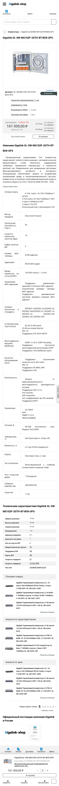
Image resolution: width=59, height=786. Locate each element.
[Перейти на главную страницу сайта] (20, 4)
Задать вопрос (58, 393)
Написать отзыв (47, 710)
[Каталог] (4, 4)
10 (31, 547)
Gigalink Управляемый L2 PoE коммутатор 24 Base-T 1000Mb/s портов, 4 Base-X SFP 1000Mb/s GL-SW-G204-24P (34, 648)
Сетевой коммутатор (38, 567)
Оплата (18, 752)
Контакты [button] (6, 14)
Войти (30, 14)
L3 (30, 559)
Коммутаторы (13, 32)
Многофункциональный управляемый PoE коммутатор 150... (31, 765)
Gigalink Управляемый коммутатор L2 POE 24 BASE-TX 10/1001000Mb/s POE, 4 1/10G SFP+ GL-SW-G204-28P (35, 638)
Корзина (53, 14)
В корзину (43, 136)
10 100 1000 (34, 563)
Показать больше (47, 612)
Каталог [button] (8, 752)
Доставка (29, 752)
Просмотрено (43, 783)
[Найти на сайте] (53, 22)
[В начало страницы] (53, 781)
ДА (31, 551)
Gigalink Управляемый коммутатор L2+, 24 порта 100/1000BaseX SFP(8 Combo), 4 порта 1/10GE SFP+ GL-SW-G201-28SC (33, 585)
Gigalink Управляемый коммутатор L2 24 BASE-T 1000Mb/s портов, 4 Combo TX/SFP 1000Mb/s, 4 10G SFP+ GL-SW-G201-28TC (35, 595)
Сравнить (6, 783)
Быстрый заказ (18, 136)
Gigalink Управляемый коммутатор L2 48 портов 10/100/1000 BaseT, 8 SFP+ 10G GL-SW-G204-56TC (35, 605)
